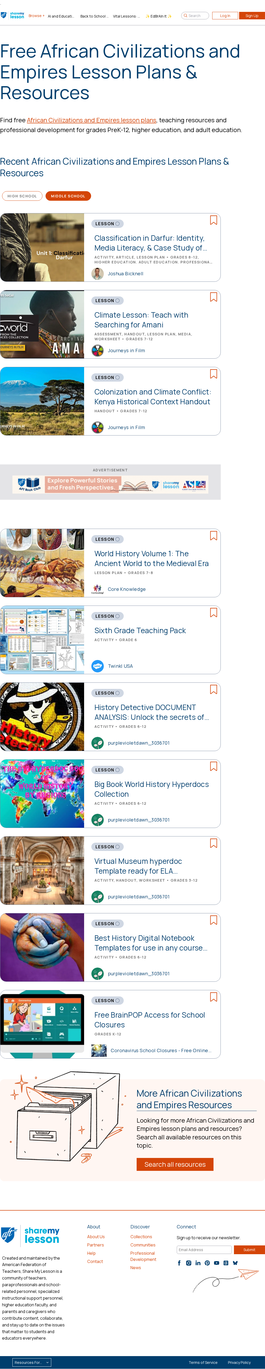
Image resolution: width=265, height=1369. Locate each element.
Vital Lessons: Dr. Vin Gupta (127, 16)
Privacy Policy (239, 1362)
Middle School (68, 196)
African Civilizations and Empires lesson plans (91, 120)
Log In (225, 15)
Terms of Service (203, 1362)
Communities (143, 1245)
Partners (95, 1245)
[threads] (226, 1263)
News (135, 1267)
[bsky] (235, 1263)
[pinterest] (207, 1263)
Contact (95, 1261)
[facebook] (179, 1263)
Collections (141, 1236)
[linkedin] (198, 1263)
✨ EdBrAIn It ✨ (158, 16)
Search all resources (175, 1164)
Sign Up (252, 15)
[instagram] (188, 1263)
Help (91, 1253)
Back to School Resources (94, 16)
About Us (96, 1236)
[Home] (13, 15)
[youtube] (216, 1263)
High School (22, 196)
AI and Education (62, 16)
